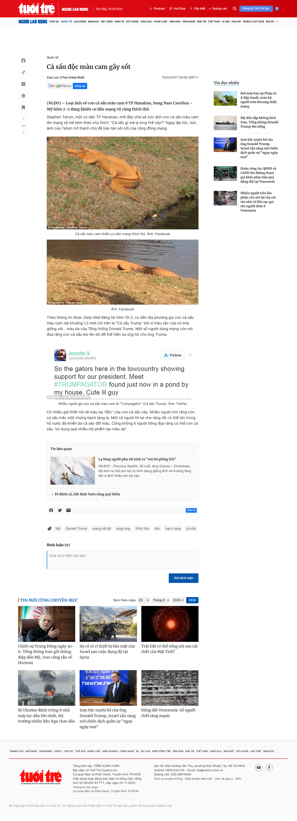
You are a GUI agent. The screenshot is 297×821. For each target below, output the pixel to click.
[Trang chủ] (33, 21)
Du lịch (145, 751)
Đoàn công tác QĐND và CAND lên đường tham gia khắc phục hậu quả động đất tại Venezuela (258, 175)
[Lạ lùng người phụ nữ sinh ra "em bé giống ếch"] (72, 471)
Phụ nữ (236, 21)
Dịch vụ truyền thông (168, 779)
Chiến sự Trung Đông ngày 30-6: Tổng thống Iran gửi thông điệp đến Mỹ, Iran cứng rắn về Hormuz (46, 654)
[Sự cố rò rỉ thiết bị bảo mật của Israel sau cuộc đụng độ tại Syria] (108, 624)
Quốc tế (66, 21)
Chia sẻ (80, 86)
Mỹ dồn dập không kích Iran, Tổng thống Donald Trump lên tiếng (259, 122)
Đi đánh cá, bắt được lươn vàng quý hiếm (87, 494)
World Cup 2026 (253, 21)
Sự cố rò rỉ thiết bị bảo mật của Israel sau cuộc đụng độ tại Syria (107, 652)
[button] (23, 118)
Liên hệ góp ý (224, 779)
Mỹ (58, 528)
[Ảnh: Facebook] (123, 272)
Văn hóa (178, 751)
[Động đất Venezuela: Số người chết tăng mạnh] (170, 688)
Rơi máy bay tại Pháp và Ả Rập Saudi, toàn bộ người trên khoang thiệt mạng (258, 99)
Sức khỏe (132, 21)
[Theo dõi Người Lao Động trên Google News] (60, 85)
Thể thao (214, 21)
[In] (23, 96)
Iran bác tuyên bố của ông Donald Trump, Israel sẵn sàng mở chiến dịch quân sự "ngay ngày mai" (259, 148)
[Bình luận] (23, 84)
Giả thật (256, 751)
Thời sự (54, 21)
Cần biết (199, 8)
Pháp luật (160, 21)
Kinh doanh (110, 751)
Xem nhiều (45, 751)
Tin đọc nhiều (226, 82)
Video (58, 751)
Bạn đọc (93, 21)
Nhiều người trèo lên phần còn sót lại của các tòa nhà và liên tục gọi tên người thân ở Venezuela (258, 201)
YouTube (179, 8)
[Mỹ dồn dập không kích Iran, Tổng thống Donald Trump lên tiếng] (225, 123)
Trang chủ (16, 751)
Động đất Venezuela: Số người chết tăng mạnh (168, 713)
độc (157, 528)
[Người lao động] (75, 8)
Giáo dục (146, 21)
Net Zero (107, 21)
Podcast (159, 8)
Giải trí (201, 21)
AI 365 (226, 21)
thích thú (142, 528)
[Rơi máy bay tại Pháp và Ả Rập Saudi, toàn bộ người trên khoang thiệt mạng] (225, 98)
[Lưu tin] (23, 108)
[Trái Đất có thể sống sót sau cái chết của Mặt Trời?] (170, 624)
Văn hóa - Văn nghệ (182, 21)
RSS (238, 779)
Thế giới (80, 751)
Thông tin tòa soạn (85, 787)
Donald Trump (76, 528)
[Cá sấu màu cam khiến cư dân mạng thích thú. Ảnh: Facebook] (123, 183)
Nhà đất (229, 751)
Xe (137, 751)
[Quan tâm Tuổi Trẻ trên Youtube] (258, 767)
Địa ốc (270, 21)
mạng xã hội (101, 528)
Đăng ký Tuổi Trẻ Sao (256, 8)
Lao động (80, 21)
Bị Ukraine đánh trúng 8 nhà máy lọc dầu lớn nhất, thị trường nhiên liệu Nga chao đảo (46, 716)
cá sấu (191, 528)
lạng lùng (123, 528)
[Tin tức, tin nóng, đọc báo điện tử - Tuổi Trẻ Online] (40, 8)
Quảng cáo (219, 8)
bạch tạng (173, 528)
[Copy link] (23, 73)
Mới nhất (31, 751)
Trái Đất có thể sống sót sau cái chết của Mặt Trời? (169, 649)
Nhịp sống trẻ (161, 751)
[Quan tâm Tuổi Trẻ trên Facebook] (269, 767)
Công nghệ (127, 751)
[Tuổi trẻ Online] (41, 776)
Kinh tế (119, 21)
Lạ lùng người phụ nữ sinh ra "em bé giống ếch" (137, 459)
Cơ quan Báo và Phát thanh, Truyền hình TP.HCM (106, 791)
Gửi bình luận (183, 578)
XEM (192, 600)
